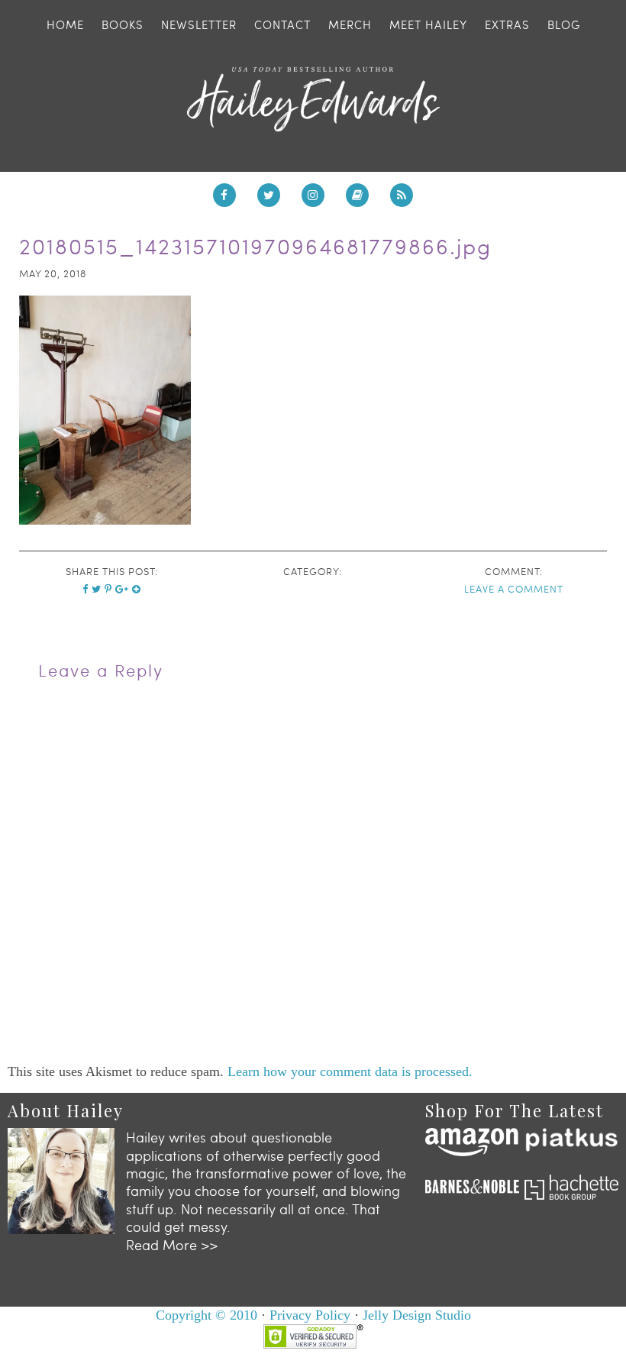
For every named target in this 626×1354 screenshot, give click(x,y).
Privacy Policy (309, 1315)
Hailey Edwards (313, 99)
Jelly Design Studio (417, 1315)
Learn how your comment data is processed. (350, 1071)
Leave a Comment (513, 589)
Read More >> (172, 1244)
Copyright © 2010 (206, 1315)
